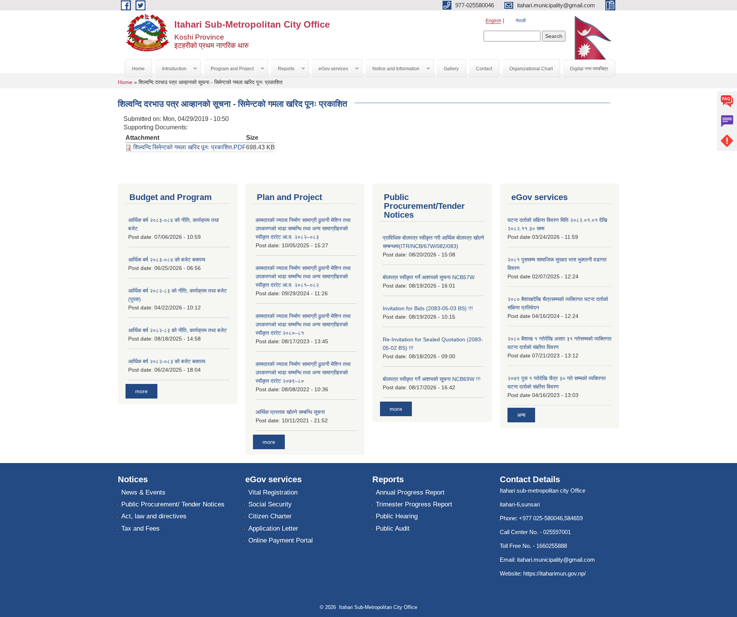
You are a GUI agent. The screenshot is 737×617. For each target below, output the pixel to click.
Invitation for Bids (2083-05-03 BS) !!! (428, 308)
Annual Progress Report (410, 492)
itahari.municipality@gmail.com (556, 559)
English (493, 20)
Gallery (451, 68)
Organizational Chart (531, 68)
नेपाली (521, 20)
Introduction (171, 69)
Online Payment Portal (280, 540)
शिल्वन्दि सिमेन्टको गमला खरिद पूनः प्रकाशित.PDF (189, 147)
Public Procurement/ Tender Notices (173, 504)
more (141, 391)
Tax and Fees (140, 528)
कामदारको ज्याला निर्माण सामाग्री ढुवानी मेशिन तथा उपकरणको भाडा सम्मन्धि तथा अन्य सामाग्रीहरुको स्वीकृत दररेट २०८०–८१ (303, 324)
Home (138, 68)
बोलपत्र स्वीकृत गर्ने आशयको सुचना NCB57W (428, 277)
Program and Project (229, 69)
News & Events (143, 492)
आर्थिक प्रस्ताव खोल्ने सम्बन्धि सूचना (290, 412)
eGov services (330, 69)
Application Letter (273, 528)
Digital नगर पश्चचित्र (589, 68)
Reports (282, 69)
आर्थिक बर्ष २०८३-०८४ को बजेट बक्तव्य (166, 259)
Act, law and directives (154, 516)
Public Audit (393, 528)
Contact (484, 68)
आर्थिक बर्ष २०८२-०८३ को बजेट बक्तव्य (166, 361)
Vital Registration (272, 492)
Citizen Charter (270, 516)
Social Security (270, 504)
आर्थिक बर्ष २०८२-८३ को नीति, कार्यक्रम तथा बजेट (177, 330)
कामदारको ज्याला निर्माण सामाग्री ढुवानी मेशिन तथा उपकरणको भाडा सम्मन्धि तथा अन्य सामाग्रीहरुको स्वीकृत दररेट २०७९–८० (303, 372)
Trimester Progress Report (414, 504)
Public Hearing (397, 516)
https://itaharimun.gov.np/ (554, 573)
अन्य (521, 415)
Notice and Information (392, 69)
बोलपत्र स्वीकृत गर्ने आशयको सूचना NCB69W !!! (432, 379)
